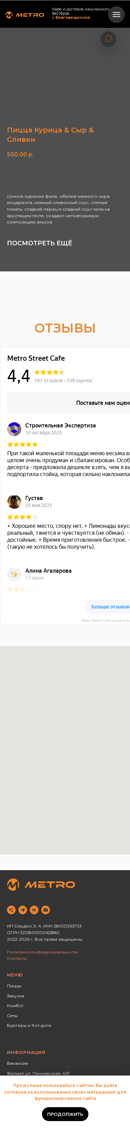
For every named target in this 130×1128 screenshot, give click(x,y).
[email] (45, 910)
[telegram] (22, 910)
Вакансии (17, 1063)
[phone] (11, 910)
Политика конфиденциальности (42, 952)
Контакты (17, 958)
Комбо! (15, 1005)
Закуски (15, 995)
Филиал (15, 1073)
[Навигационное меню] (116, 14)
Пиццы (14, 985)
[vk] (34, 910)
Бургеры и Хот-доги (29, 1025)
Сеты (12, 1015)
